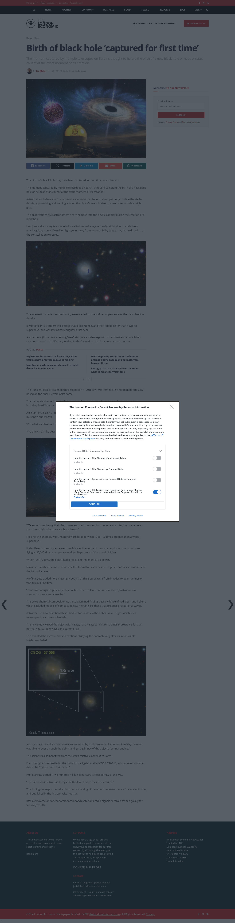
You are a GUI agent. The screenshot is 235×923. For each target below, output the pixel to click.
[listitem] (117, 451)
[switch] (157, 458)
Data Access (117, 515)
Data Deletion (99, 515)
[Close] (173, 408)
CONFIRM (94, 504)
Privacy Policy (136, 515)
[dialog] (117, 461)
